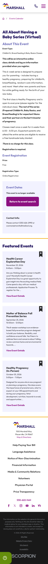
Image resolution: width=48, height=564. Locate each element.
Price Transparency (23, 491)
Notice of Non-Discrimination (24, 458)
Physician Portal (24, 485)
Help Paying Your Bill (24, 445)
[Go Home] (3, 19)
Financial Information (24, 465)
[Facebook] (8, 505)
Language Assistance (24, 451)
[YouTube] (27, 505)
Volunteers (24, 478)
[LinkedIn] (33, 505)
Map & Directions (24, 437)
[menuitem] (24, 537)
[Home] (13, 6)
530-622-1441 (24, 500)
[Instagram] (21, 505)
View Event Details (15, 296)
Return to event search (22, 201)
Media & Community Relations (24, 471)
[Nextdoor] (39, 505)
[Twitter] (14, 505)
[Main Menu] (43, 6)
